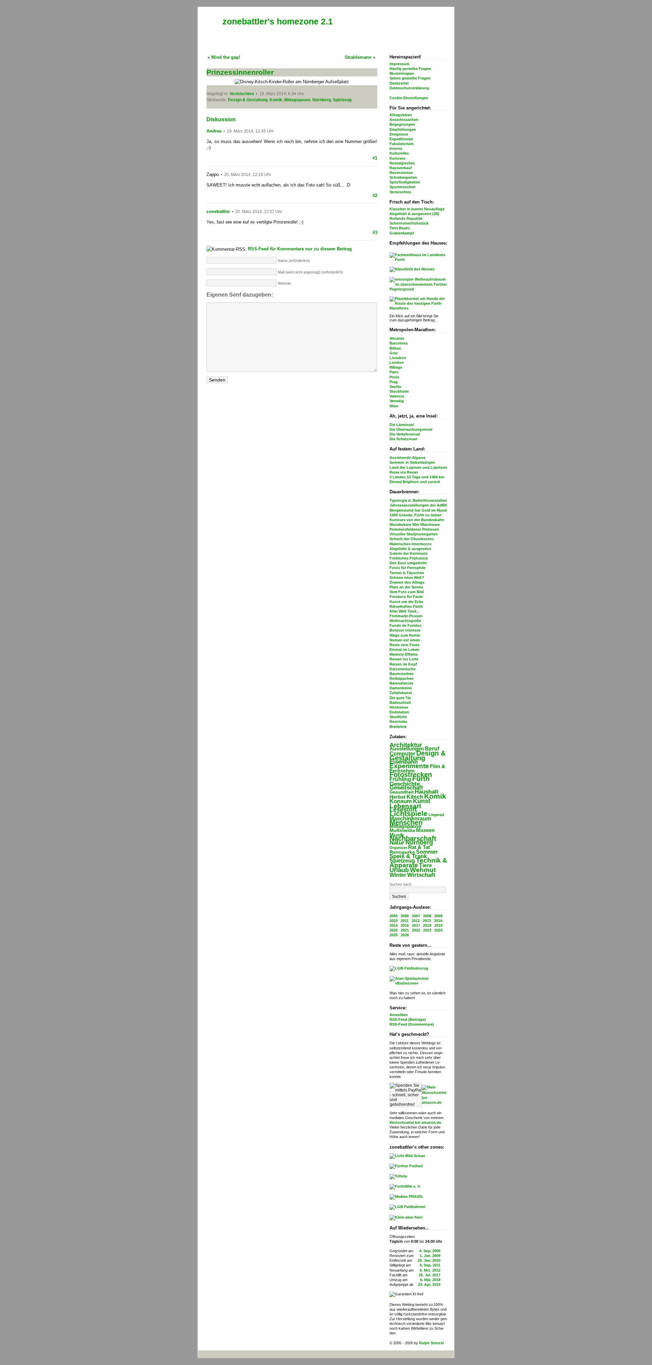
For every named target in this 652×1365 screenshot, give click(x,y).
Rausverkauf (401, 168)
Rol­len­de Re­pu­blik (406, 218)
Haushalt (426, 791)
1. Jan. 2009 (430, 1256)
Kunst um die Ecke (406, 602)
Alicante (397, 338)
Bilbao (395, 348)
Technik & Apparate (418, 863)
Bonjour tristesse (405, 630)
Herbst (397, 797)
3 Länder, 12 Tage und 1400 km (417, 477)
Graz (394, 353)
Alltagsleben (401, 115)
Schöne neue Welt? (407, 577)
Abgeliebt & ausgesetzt (410, 549)
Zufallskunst (401, 693)
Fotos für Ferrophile (407, 568)
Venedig (397, 401)
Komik (435, 796)
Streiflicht (398, 717)
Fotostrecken (411, 774)
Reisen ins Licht (404, 659)
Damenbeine (401, 688)
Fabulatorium (402, 144)
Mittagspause (405, 826)
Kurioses (397, 158)
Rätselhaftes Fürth (406, 606)
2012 (416, 921)
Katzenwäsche (403, 669)
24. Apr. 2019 (429, 1284)
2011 (405, 921)
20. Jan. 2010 (429, 1260)
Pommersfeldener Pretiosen (414, 529)
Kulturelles (399, 153)
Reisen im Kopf (403, 664)
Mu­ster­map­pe (402, 73)
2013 (427, 921)
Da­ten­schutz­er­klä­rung (409, 88)
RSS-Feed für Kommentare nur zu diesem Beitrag (300, 248)
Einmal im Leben (404, 650)
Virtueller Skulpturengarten (414, 534)
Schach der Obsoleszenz (412, 539)
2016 (405, 925)
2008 (427, 916)
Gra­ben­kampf (402, 233)
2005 (394, 916)
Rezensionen (401, 173)
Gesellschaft (406, 787)
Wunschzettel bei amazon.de (415, 1122)
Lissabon (398, 358)
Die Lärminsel (402, 425)
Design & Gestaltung (418, 755)
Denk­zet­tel (399, 83)
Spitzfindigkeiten (405, 182)
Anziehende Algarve (407, 458)
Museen (425, 830)
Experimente (409, 765)
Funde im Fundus (405, 625)
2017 (416, 925)
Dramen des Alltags (407, 582)
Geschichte (405, 784)
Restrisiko (399, 722)
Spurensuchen (403, 187)
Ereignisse (399, 134)
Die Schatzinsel (403, 439)
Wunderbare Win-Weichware (415, 524)
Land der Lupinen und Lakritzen (418, 467)
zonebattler (218, 211)
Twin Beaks (400, 228)
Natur (397, 842)
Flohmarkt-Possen (406, 616)
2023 (427, 930)
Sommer (427, 852)
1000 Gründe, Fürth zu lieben (415, 515)
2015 (394, 925)
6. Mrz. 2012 (430, 1270)
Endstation (399, 712)
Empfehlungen (403, 129)
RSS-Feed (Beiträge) (408, 1019)
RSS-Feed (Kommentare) (412, 1024)
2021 (405, 930)
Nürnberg (419, 842)
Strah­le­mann (358, 57)
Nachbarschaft (413, 838)
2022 (416, 930)
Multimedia (402, 830)
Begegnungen (402, 124)
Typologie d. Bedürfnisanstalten (418, 500)
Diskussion (221, 119)
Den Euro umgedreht (408, 563)
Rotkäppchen (402, 678)
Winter (398, 875)
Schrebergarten (403, 177)
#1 (375, 158)
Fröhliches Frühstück (409, 558)
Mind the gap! (225, 57)
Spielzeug (402, 861)
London (397, 362)
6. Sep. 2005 (429, 1251)
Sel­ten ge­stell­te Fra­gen (410, 78)
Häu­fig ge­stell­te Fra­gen (410, 69)
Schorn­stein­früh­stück (409, 223)
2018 (427, 925)
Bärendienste (401, 683)
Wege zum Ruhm (405, 635)
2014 (438, 921)
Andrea (213, 131)
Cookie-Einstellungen (409, 98)
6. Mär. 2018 (430, 1280)
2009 (438, 916)
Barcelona (399, 343)
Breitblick (398, 727)
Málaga (396, 367)
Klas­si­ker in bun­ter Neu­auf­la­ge (417, 209)
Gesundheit (402, 792)
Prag (394, 382)
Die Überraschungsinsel (411, 429)
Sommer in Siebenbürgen (412, 462)
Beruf (432, 748)
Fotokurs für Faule (406, 597)
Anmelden (399, 1015)
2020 (394, 930)
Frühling (400, 779)
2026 (405, 935)
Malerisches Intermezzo (411, 544)
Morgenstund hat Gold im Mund (418, 510)
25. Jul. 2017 (429, 1275)
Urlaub (399, 870)
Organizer (398, 848)
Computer (402, 753)
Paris (394, 372)
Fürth (421, 778)
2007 (416, 916)
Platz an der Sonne (406, 587)
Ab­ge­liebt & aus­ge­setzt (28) (414, 214)
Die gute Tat (400, 698)
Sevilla (395, 387)
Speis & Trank (408, 856)
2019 (438, 925)
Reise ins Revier (404, 472)
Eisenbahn (404, 761)
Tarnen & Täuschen (407, 573)
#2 (375, 195)
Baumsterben (402, 674)
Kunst (421, 801)
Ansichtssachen (404, 120)
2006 (405, 916)
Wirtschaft (421, 875)
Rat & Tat (419, 847)
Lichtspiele (409, 814)
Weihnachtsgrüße (405, 621)
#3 (375, 232)
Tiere (425, 865)
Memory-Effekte (404, 654)
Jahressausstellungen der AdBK (418, 505)
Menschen (406, 822)
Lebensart (405, 806)
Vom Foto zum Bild (407, 592)
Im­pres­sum (400, 64)
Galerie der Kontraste (409, 553)
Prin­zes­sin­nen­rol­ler (240, 72)
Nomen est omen (405, 640)
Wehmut (423, 869)
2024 (438, 930)
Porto (394, 377)
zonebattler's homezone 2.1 (277, 21)
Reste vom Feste (404, 645)
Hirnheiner (399, 707)
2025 (394, 935)
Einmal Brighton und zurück (415, 482)
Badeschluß (400, 703)
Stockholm (399, 391)
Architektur (406, 744)
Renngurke (402, 852)
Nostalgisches (402, 163)
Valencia (397, 396)
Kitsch (414, 797)
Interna (396, 148)
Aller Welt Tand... (404, 611)
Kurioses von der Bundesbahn (417, 520)
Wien (394, 406)
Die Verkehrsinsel (405, 434)
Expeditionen (401, 139)
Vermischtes (400, 192)
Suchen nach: (401, 884)
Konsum (401, 801)
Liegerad (436, 815)
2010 (394, 921)
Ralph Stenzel (431, 1343)
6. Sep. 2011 (430, 1265)
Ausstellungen (407, 748)
